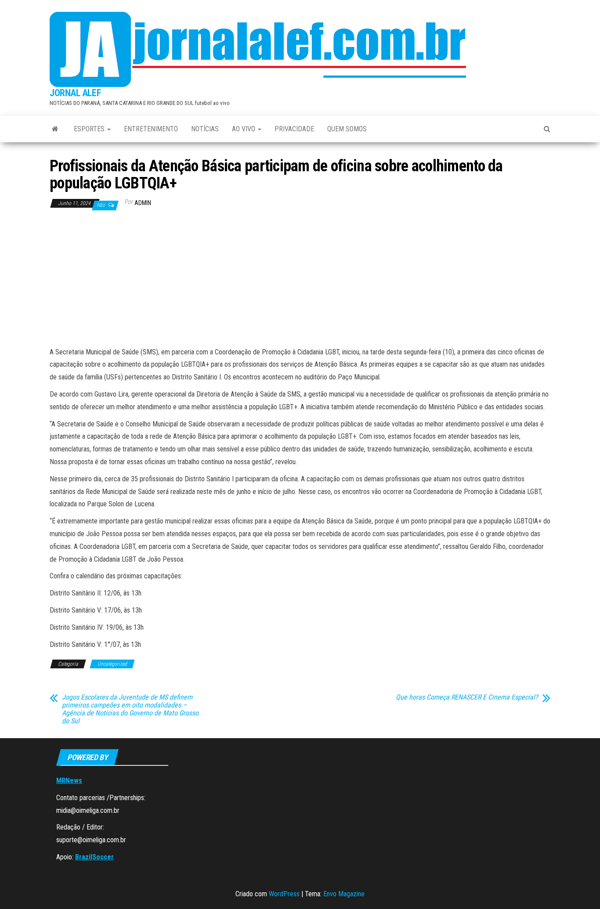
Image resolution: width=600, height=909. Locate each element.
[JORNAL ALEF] (55, 129)
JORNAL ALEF (75, 92)
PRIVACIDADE (294, 129)
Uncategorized (112, 664)
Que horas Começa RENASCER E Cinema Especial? (467, 697)
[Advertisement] (300, 280)
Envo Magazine (344, 894)
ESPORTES (90, 129)
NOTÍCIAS (205, 129)
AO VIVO (244, 129)
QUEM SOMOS (347, 129)
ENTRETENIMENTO (151, 129)
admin (142, 202)
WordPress (284, 894)
